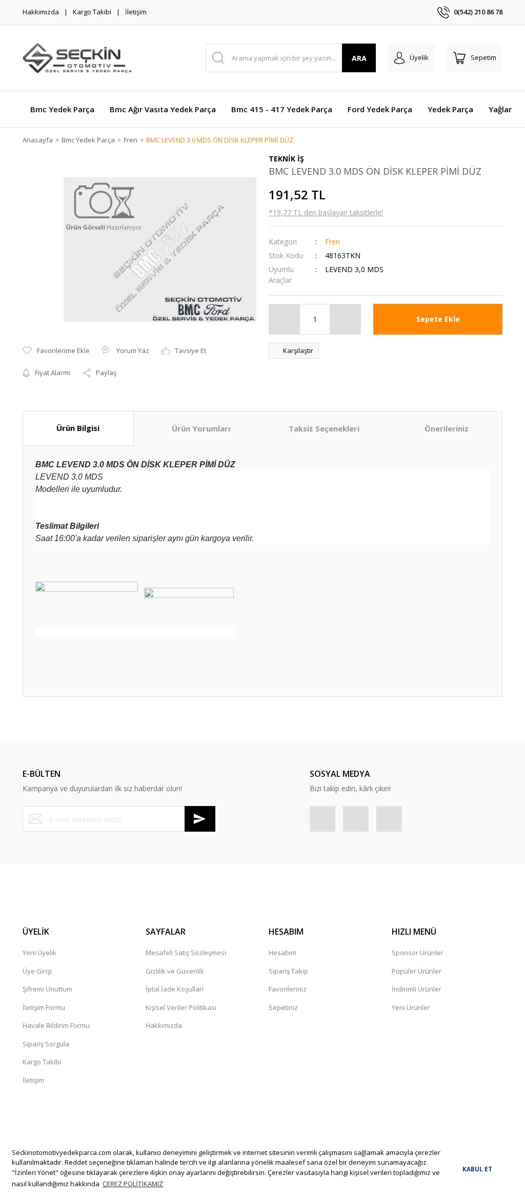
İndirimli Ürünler (416, 989)
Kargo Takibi (92, 11)
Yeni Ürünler (411, 1007)
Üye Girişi (37, 971)
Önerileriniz (447, 428)
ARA (359, 58)
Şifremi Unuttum (47, 989)
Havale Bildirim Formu (56, 1025)
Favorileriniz (288, 989)
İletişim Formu (44, 1007)
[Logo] (77, 57)
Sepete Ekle (438, 319)
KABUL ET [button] (477, 1169)
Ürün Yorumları (201, 428)
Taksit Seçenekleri (324, 428)
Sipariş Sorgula (46, 1043)
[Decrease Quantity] (284, 319)
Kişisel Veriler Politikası (181, 1007)
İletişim (136, 11)
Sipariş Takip (288, 971)
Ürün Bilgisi (77, 428)
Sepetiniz (283, 1007)
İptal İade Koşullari (175, 989)
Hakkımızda (41, 11)
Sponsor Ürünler (417, 952)
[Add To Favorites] (56, 351)
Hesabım (282, 952)
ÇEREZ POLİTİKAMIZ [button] (133, 1183)
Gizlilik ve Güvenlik (175, 971)
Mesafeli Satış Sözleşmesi (186, 952)
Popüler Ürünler (416, 971)
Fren (332, 241)
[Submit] (200, 819)
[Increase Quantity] (345, 319)
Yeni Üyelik (39, 952)
